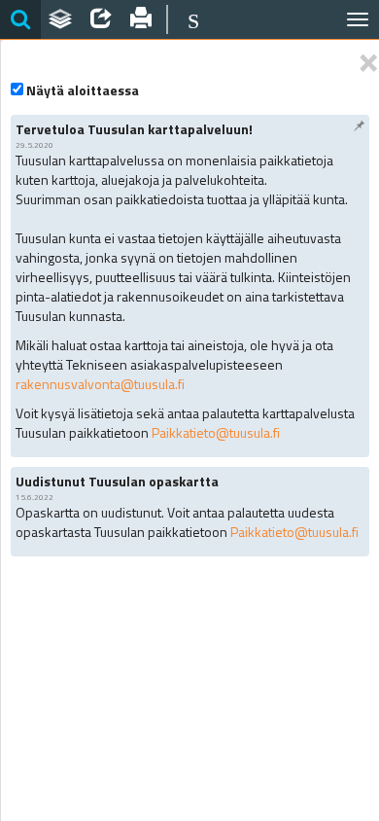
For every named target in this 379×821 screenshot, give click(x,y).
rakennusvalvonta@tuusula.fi (100, 384)
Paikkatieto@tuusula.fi (216, 432)
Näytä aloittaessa (82, 90)
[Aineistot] (61, 19)
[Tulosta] (141, 19)
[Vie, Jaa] (101, 19)
